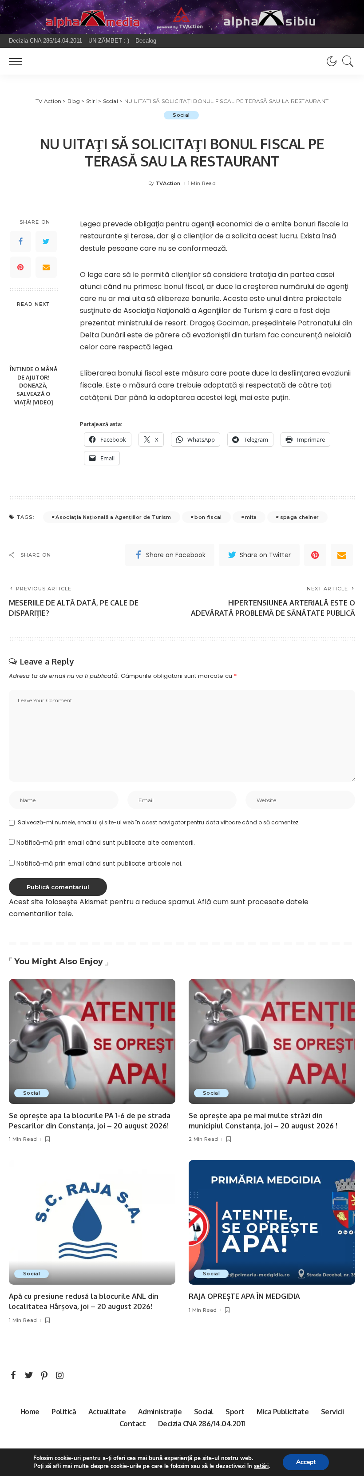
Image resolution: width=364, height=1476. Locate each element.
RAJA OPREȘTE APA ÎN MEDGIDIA (244, 1296)
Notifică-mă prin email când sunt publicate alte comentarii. (105, 843)
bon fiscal (208, 517)
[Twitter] (46, 241)
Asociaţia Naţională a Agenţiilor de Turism (113, 517)
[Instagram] (59, 1376)
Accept (306, 1462)
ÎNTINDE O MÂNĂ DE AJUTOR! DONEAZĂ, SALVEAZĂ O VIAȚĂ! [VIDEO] (33, 385)
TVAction (168, 183)
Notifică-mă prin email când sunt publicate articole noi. (99, 863)
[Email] (46, 267)
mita (251, 517)
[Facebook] (20, 241)
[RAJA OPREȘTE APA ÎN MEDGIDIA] (272, 1222)
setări (261, 1466)
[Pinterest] (20, 267)
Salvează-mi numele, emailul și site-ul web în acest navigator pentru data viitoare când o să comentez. (159, 822)
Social (181, 115)
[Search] (345, 61)
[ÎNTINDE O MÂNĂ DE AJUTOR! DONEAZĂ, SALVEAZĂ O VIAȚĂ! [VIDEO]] (33, 337)
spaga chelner (299, 517)
